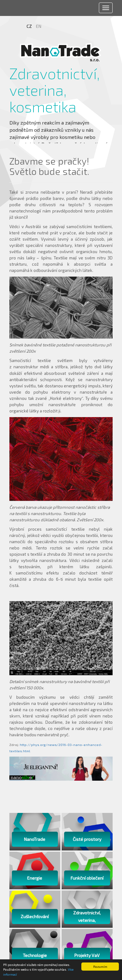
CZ (30, 26)
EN (38, 26)
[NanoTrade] (61, 52)
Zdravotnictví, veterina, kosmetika (35, 90)
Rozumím (100, 966)
